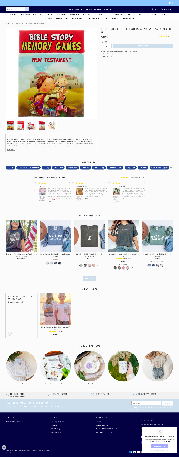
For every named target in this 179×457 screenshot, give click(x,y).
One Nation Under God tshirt (45, 186)
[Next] (171, 167)
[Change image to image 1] (10, 125)
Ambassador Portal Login (105, 432)
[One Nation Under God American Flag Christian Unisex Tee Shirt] (21, 236)
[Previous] (6, 245)
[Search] (27, 9)
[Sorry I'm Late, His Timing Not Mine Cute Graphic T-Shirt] (89, 236)
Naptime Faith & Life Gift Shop (27, 450)
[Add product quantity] (110, 46)
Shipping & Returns (57, 422)
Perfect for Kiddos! (115, 186)
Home (7, 23)
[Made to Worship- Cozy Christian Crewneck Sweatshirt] (157, 236)
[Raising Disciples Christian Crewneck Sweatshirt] (55, 236)
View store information (110, 57)
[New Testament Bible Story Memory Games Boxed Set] (51, 73)
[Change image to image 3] (31, 125)
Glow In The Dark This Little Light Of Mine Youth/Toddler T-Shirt (111, 198)
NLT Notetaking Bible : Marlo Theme (74, 197)
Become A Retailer (102, 425)
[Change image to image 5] (52, 125)
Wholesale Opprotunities (14, 422)
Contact (98, 422)
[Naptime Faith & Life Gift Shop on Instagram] (172, 3)
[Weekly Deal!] (10, 334)
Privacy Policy (55, 425)
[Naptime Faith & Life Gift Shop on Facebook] (170, 3)
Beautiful (74, 186)
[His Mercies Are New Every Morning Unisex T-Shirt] (55, 309)
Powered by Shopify (44, 450)
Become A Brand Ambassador (106, 429)
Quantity (104, 42)
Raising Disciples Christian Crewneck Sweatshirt (55, 254)
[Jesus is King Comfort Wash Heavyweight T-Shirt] (123, 236)
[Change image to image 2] (20, 125)
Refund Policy (55, 429)
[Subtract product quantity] (103, 46)
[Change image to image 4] (41, 125)
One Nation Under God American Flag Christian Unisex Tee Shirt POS (37, 199)
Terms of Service (56, 432)
